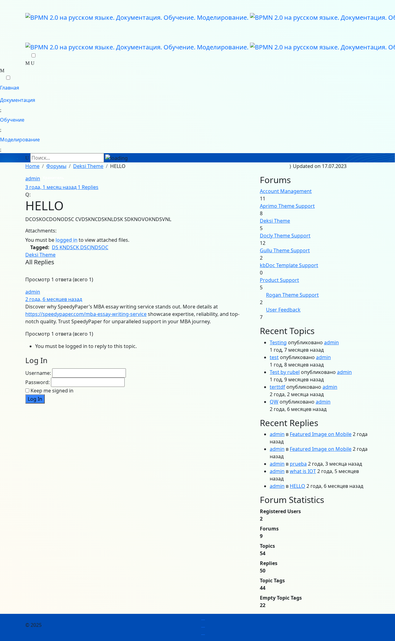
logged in (66, 240)
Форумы (56, 166)
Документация (17, 100)
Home (32, 166)
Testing (278, 342)
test (274, 357)
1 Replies (88, 187)
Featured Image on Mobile (320, 434)
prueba (298, 463)
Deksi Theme (88, 166)
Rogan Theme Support (292, 294)
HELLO (297, 486)
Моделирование (20, 139)
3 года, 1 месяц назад (51, 187)
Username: (38, 373)
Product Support (279, 280)
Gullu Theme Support (285, 250)
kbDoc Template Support (289, 265)
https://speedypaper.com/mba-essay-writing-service (86, 314)
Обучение (12, 119)
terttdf (277, 386)
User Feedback (283, 309)
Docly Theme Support (285, 235)
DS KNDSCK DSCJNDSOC (80, 247)
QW (274, 401)
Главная (9, 87)
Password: (37, 382)
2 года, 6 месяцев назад (53, 299)
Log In (35, 399)
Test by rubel (285, 372)
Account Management (286, 191)
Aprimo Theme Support (287, 206)
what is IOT (303, 471)
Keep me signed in (52, 390)
